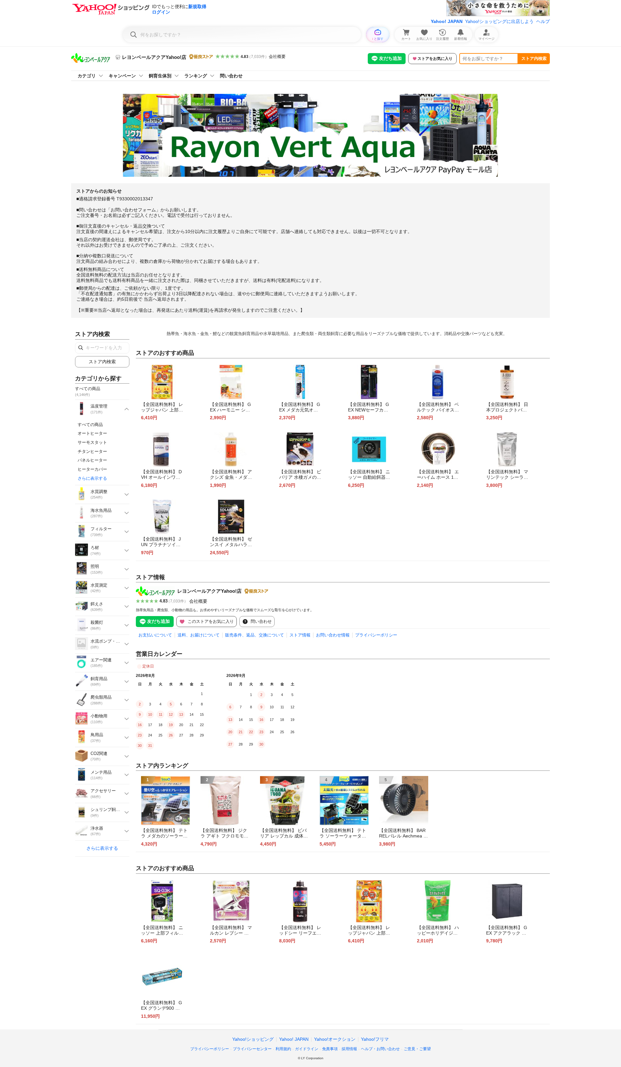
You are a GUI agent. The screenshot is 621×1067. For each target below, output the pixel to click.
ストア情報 (299, 635)
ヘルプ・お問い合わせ (380, 1049)
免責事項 (330, 1049)
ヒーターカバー (92, 469)
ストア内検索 (534, 58)
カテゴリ (87, 75)
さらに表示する (92, 478)
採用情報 (349, 1049)
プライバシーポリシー (376, 635)
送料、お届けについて (199, 635)
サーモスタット (92, 442)
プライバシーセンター (252, 1049)
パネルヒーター (92, 460)
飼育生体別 (160, 75)
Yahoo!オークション (334, 1039)
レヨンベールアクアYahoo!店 (209, 591)
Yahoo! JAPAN (447, 21)
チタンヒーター (92, 451)
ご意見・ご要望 (417, 1049)
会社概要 (277, 56)
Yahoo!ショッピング (253, 1039)
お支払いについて (155, 635)
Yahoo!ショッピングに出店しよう (499, 21)
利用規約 (283, 1049)
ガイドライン (306, 1049)
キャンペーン (122, 75)
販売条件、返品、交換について (254, 635)
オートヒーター (92, 433)
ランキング (195, 75)
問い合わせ (231, 75)
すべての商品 (90, 424)
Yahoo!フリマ (375, 1039)
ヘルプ (543, 21)
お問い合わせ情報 (333, 635)
